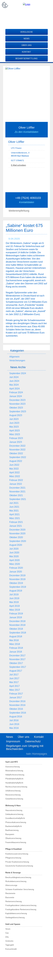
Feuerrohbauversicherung (15, 842)
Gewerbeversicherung (14, 799)
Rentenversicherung (13, 901)
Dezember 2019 (17, 575)
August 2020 (15, 545)
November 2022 (17, 449)
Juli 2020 (14, 549)
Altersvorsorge (11, 885)
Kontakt (26, 52)
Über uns (26, 45)
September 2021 (17, 499)
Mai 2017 (14, 682)
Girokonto (9, 941)
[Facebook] (26, 14)
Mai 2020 (14, 556)
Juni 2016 (14, 724)
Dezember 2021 (17, 488)
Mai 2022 (14, 468)
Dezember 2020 (17, 529)
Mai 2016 (14, 728)
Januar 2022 (15, 484)
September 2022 (17, 457)
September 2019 (17, 587)
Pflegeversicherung (13, 858)
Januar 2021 (15, 526)
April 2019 (14, 606)
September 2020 (17, 541)
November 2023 (17, 404)
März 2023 (14, 434)
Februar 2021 (16, 522)
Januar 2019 (15, 617)
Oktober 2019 (16, 583)
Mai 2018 (14, 640)
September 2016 (17, 713)
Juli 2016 (14, 720)
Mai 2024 (14, 385)
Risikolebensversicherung (15, 881)
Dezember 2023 (17, 400)
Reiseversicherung (12, 795)
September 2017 (17, 667)
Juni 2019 (14, 598)
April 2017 (14, 686)
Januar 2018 (15, 652)
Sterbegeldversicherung (15, 917)
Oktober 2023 (16, 407)
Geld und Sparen (12, 924)
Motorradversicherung (14, 771)
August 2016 (15, 716)
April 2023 (14, 430)
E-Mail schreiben (18, 165)
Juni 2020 (14, 552)
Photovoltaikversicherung (15, 822)
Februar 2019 (16, 613)
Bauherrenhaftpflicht (13, 826)
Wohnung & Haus (13, 805)
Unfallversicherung (12, 791)
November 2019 (17, 579)
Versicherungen (17, 360)
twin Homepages (36, 753)
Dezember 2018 (17, 621)
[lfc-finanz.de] (26, 4)
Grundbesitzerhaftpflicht (15, 818)
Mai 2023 (14, 427)
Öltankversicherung (13, 838)
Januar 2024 (15, 396)
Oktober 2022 (16, 453)
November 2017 (17, 659)
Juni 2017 (14, 678)
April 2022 (14, 472)
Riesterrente (10, 893)
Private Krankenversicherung (17, 862)
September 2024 (17, 373)
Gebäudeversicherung (14, 814)
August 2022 (15, 461)
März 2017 (14, 690)
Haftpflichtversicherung (14, 775)
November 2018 (17, 625)
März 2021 (14, 518)
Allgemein (14, 356)
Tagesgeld (9, 945)
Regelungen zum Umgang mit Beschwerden (24, 747)
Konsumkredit (11, 949)
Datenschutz (33, 741)
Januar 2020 (15, 571)
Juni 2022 (14, 465)
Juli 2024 (14, 377)
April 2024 (14, 388)
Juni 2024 (14, 381)
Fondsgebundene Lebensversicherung (20, 905)
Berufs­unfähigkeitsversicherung (18, 877)
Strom (7, 929)
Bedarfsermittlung (26, 58)
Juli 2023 (14, 419)
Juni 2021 (14, 507)
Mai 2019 (14, 602)
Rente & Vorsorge (13, 873)
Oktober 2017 (16, 663)
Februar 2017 (16, 693)
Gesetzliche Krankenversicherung (19, 866)
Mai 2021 (14, 510)
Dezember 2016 (17, 701)
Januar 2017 (15, 697)
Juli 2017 (14, 674)
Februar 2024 (16, 392)
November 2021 (17, 491)
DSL (7, 937)
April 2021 (14, 514)
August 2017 (15, 671)
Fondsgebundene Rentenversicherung (20, 909)
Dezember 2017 (17, 655)
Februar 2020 (16, 568)
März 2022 (14, 476)
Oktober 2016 (16, 709)
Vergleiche (26, 32)
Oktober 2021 (16, 495)
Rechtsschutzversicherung (16, 787)
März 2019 (14, 610)
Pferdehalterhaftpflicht (14, 779)
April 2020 (14, 560)
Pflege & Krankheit (13, 849)
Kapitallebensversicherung (16, 913)
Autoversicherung (12, 767)
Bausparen (9, 834)
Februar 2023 (16, 438)
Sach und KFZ (11, 762)
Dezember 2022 (17, 446)
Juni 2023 (14, 423)
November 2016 (17, 705)
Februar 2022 (16, 480)
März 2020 (14, 564)
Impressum (13, 741)
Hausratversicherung (13, 810)
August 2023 (15, 415)
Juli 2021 (14, 503)
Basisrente (9, 897)
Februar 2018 (16, 648)
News (26, 38)
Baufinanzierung (12, 830)
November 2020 (17, 533)
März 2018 (14, 644)
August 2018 (15, 636)
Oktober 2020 (16, 537)
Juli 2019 (14, 594)
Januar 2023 (15, 442)
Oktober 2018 (16, 629)
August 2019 (15, 591)
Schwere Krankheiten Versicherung (19, 889)
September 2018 (17, 632)
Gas (7, 933)
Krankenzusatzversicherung (16, 854)
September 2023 (17, 411)
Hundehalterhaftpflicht (14, 783)
